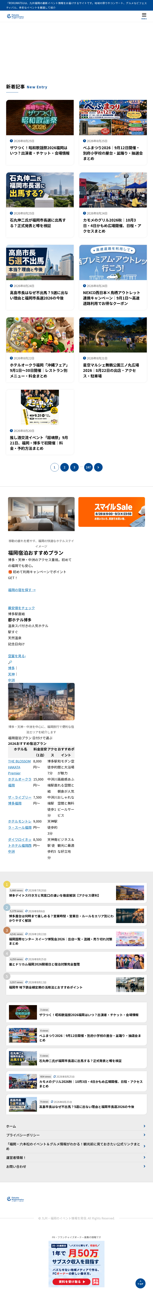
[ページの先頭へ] (140, 1283)
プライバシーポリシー (23, 1135)
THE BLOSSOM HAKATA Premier (19, 767)
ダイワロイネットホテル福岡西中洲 (20, 845)
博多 (11, 667)
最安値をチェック (21, 607)
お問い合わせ (16, 1166)
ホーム (11, 1126)
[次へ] (98, 467)
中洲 (11, 680)
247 (88, 467)
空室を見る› (17, 655)
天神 (11, 674)
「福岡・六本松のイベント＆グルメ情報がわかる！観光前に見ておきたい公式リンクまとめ (73, 1146)
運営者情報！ (16, 1157)
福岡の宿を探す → (22, 589)
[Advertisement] (76, 55)
